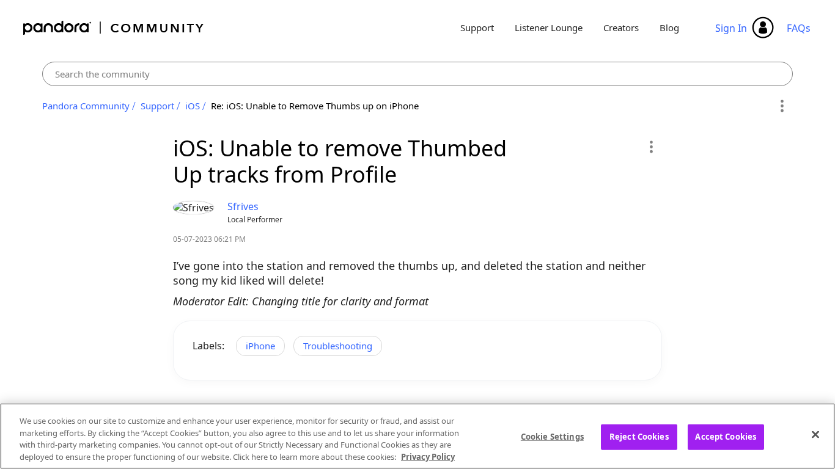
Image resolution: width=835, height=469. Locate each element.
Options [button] (781, 106)
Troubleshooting (337, 346)
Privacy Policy (428, 456)
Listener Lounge (549, 27)
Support (477, 27)
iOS (192, 106)
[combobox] (417, 74)
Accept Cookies (725, 436)
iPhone (260, 346)
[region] (417, 436)
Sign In (731, 28)
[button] (650, 146)
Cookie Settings (552, 436)
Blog (669, 27)
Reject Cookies (639, 436)
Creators (621, 27)
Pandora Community (114, 27)
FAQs (799, 28)
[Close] (815, 434)
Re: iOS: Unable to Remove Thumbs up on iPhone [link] (315, 106)
